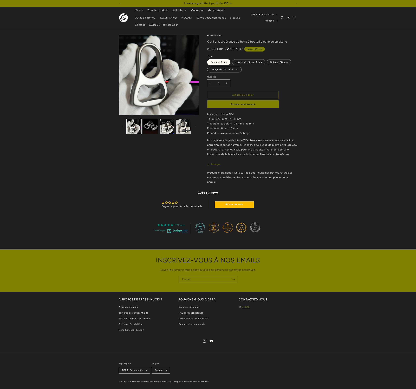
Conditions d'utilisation (131, 330)
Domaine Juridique (189, 307)
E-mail (246, 306)
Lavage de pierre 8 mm (248, 62)
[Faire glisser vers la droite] (195, 126)
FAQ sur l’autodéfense (191, 312)
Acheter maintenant (243, 104)
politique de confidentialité (133, 312)
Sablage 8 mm (219, 62)
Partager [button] (215, 164)
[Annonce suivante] (296, 3)
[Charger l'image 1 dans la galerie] (134, 126)
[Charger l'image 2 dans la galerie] (150, 126)
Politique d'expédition (131, 324)
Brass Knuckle (132, 382)
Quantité (211, 77)
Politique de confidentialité (196, 381)
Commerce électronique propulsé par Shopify (160, 382)
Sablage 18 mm (279, 62)
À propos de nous (128, 307)
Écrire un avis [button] (234, 204)
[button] (282, 17)
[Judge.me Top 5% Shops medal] (255, 227)
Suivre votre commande (192, 324)
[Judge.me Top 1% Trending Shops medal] (241, 227)
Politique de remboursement (134, 318)
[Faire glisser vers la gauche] (122, 126)
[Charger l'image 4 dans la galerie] (183, 126)
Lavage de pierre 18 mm (224, 69)
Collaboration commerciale (193, 318)
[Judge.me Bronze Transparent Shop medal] (227, 227)
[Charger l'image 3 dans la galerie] (167, 126)
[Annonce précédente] (119, 3)
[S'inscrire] (233, 279)
